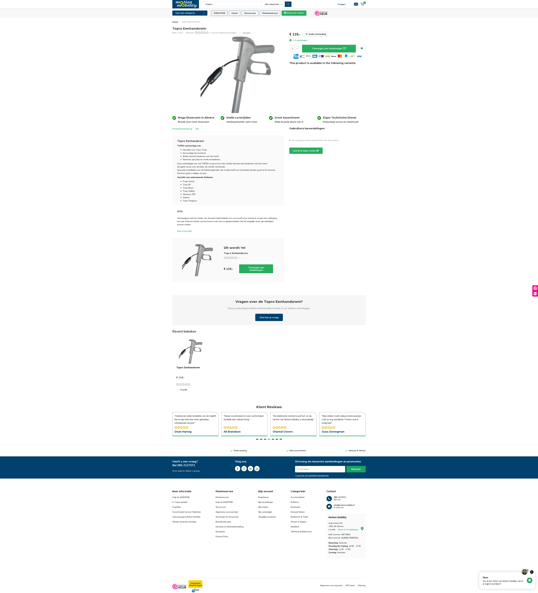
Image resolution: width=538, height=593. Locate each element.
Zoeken (288, 4)
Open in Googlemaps (348, 529)
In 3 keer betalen (179, 502)
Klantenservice (270, 13)
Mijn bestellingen (265, 502)
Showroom (250, 13)
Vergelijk (183, 390)
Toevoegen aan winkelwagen (256, 268)
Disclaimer (220, 531)
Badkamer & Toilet (299, 517)
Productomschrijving (182, 128)
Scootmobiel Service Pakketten (186, 512)
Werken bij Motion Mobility (184, 521)
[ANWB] (195, 586)
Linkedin (250, 468)
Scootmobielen (298, 497)
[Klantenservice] (356, 4)
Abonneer (356, 469)
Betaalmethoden (223, 521)
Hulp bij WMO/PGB (180, 497)
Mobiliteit (295, 526)
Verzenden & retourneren (227, 517)
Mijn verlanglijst (265, 512)
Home (175, 21)
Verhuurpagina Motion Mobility (186, 517)
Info (197, 128)
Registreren (263, 497)
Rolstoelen (295, 507)
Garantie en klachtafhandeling (230, 526)
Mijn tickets (263, 507)
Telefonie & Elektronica (301, 531)
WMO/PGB (219, 13)
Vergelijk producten (267, 517)
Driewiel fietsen (298, 512)
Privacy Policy (222, 536)
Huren (234, 13)
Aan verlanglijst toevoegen (362, 48)
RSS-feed (350, 585)
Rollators (295, 502)
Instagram (244, 468)
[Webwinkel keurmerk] (179, 586)
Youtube (257, 468)
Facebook (237, 468)
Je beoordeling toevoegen (224, 32)
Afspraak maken (295, 13)
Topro (180, 32)
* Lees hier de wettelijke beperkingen (312, 475)
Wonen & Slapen (298, 521)
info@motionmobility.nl (344, 505)
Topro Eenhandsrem (188, 367)
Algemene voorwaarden (227, 512)
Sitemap (362, 585)
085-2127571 (186, 465)
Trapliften (176, 507)
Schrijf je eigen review (305, 150)
